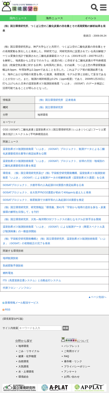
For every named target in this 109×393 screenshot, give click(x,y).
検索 (65, 328)
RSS (7, 309)
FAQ (66, 356)
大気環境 (23, 366)
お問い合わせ (72, 376)
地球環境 (23, 346)
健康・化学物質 (27, 356)
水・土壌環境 (26, 371)
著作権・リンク (73, 361)
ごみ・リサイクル (28, 351)
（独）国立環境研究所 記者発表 (57, 99)
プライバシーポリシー (77, 366)
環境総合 (23, 376)
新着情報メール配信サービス (21, 302)
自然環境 (23, 361)
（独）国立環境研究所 (50, 107)
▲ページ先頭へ (97, 297)
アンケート (70, 371)
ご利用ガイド (72, 351)
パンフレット (72, 346)
